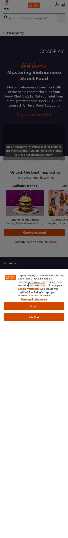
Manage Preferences (34, 299)
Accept (34, 306)
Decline (34, 317)
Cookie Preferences (28, 288)
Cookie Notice (36, 285)
